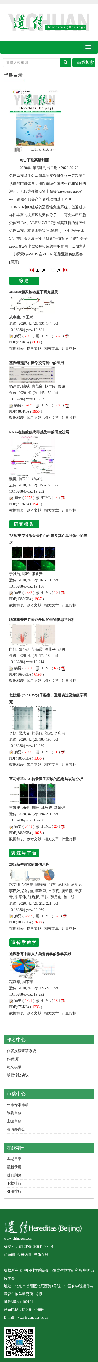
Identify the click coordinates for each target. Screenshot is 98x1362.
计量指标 (69, 348)
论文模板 (14, 1067)
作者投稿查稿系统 (21, 1051)
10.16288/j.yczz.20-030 (26, 910)
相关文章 (51, 348)
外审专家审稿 (18, 1105)
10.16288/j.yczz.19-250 (26, 820)
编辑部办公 (16, 1129)
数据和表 (16, 348)
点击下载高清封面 (34, 160)
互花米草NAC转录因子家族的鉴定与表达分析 (46, 779)
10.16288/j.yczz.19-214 (26, 662)
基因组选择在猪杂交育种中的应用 (36, 363)
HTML (46, 336)
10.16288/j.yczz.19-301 (26, 330)
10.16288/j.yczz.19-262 (26, 491)
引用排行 (14, 1191)
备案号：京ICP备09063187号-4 (28, 1247)
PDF (12, 342)
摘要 (17, 336)
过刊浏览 (14, 1175)
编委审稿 (14, 1113)
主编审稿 (14, 1121)
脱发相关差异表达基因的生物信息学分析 (42, 620)
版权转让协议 (18, 1075)
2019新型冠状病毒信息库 (29, 864)
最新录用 (14, 1167)
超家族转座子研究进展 (33, 292)
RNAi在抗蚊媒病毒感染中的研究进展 (39, 432)
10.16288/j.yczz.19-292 (26, 994)
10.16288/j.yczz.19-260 (26, 746)
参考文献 (34, 348)
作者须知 (14, 1059)
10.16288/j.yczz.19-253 (26, 399)
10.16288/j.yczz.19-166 (26, 586)
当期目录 (14, 1159)
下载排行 (14, 1183)
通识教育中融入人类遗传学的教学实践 (40, 954)
